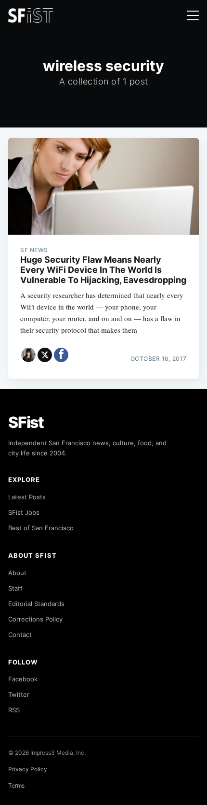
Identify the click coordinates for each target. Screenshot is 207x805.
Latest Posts (27, 497)
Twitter (18, 694)
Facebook (23, 679)
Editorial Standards (36, 603)
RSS (14, 710)
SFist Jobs (23, 512)
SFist (26, 422)
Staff (15, 588)
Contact (20, 634)
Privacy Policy (27, 769)
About (17, 573)
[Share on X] (45, 355)
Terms (16, 785)
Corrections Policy (35, 619)
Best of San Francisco (41, 528)
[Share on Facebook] (61, 355)
